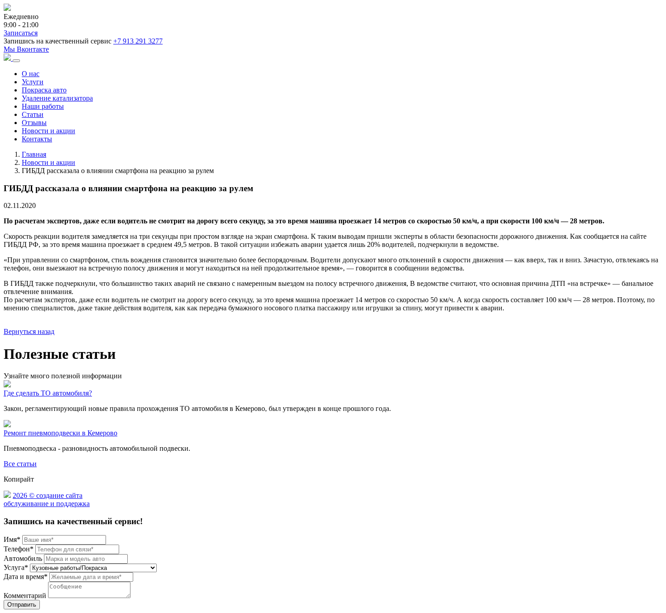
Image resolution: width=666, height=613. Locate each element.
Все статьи (20, 464)
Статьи (32, 114)
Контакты (37, 139)
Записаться (21, 33)
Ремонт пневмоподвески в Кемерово (60, 433)
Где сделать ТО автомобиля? (48, 393)
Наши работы (43, 106)
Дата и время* (26, 576)
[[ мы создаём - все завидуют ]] (7, 495)
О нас (30, 73)
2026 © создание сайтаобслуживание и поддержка (47, 499)
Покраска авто (44, 90)
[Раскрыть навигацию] (16, 60)
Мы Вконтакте (26, 49)
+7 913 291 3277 (138, 41)
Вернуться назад (29, 331)
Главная (34, 154)
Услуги (32, 82)
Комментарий (25, 595)
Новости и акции (48, 131)
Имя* (12, 539)
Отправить (21, 604)
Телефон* (19, 549)
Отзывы (34, 122)
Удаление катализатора (57, 98)
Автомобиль (23, 558)
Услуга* (16, 567)
